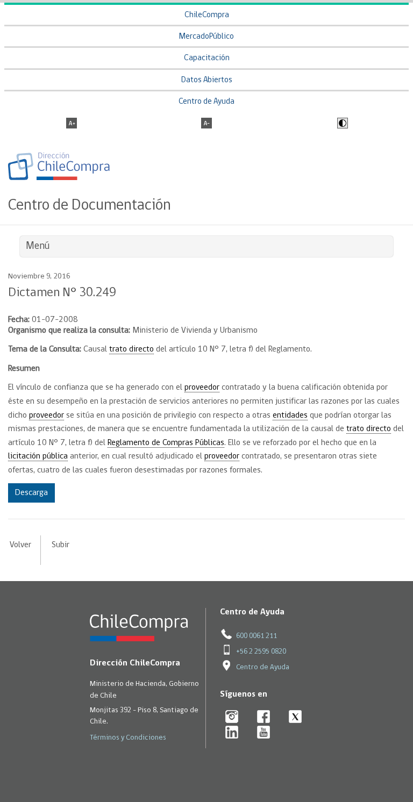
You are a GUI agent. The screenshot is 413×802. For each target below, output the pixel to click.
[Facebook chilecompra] (263, 717)
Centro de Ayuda (206, 102)
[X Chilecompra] (295, 717)
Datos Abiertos (206, 80)
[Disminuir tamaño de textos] (206, 124)
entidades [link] (290, 415)
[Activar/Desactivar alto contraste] (341, 124)
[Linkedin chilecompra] (232, 733)
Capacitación (207, 58)
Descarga (31, 493)
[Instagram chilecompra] (232, 717)
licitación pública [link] (38, 456)
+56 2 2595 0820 (261, 651)
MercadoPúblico (206, 37)
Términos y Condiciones (128, 737)
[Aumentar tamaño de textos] (71, 124)
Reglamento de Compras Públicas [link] (166, 443)
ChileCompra (206, 15)
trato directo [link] (131, 349)
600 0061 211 (256, 636)
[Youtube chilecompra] (263, 733)
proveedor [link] (201, 387)
